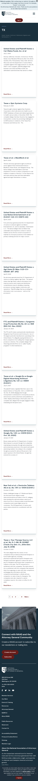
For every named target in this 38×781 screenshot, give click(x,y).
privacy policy (27, 771)
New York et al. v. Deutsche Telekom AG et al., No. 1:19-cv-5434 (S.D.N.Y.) (19, 486)
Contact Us (5, 728)
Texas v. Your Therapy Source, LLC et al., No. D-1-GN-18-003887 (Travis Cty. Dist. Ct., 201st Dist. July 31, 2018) (18, 543)
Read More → (8, 94)
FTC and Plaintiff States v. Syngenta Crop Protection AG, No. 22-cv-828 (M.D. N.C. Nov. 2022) (19, 323)
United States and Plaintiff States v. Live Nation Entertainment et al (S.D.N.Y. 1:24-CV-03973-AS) (19, 214)
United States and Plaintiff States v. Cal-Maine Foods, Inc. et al (19, 50)
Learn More (5, 765)
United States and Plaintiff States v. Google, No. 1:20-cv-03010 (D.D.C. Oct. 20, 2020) (19, 433)
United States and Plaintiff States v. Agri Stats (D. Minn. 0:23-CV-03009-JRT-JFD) (19, 269)
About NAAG (6, 716)
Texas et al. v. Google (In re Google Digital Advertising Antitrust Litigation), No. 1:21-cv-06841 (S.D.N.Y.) (18, 379)
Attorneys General (7, 709)
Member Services (7, 695)
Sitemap (4, 740)
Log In (19, 20)
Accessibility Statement (9, 733)
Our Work (5, 699)
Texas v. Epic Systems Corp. (16, 103)
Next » (26, 597)
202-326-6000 (9, 684)
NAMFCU (4, 713)
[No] (36, 773)
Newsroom (5, 725)
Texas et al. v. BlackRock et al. (16, 158)
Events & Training (7, 702)
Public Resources (7, 721)
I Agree (19, 778)
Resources (5, 706)
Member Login (6, 743)
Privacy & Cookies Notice (9, 737)
